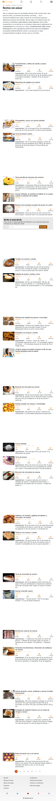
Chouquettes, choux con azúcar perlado (30, 120)
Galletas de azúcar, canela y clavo (27, 274)
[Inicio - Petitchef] (3, 5)
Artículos (6, 788)
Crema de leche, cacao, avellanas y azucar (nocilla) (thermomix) (34, 692)
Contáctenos (33, 778)
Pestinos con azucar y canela (26, 532)
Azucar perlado (20, 444)
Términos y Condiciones (36, 783)
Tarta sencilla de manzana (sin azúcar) (29, 177)
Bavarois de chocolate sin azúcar (27, 387)
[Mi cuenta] (31, 2)
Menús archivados (9, 783)
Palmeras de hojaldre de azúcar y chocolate (31, 317)
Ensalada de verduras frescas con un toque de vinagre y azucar (32, 711)
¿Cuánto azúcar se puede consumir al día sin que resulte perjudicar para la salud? (33, 350)
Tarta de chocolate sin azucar (26, 574)
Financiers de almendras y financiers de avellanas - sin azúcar (34, 649)
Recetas (6, 778)
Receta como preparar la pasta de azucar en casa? (33, 205)
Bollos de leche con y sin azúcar (27, 753)
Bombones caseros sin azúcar (26, 631)
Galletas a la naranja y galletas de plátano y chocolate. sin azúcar (31, 516)
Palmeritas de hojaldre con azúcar (27, 82)
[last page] (39, 771)
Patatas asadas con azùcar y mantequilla (30, 404)
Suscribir (43, 227)
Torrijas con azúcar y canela (25, 259)
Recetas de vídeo (8, 780)
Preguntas (6, 785)
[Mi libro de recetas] (21, 2)
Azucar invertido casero (24, 591)
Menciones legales (35, 785)
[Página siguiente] (35, 771)
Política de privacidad (36, 780)
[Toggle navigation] (51, 2)
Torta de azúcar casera (23, 134)
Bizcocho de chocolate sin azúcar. (27, 472)
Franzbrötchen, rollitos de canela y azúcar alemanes (30, 64)
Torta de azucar (21, 457)
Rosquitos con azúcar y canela (26, 333)
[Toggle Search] (41, 2)
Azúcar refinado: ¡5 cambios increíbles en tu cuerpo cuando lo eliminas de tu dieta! (34, 195)
